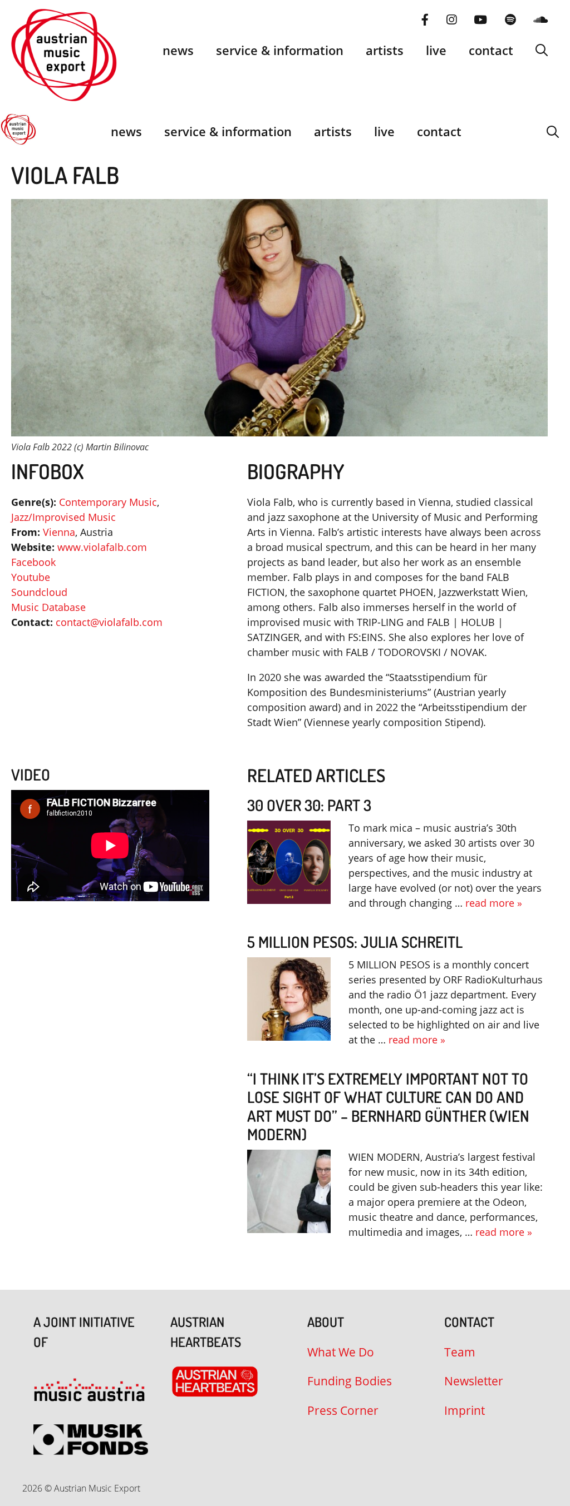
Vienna (59, 532)
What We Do (340, 1352)
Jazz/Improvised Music (63, 517)
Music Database (48, 607)
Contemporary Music (108, 502)
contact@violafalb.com (109, 622)
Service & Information (279, 50)
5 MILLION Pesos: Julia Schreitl (355, 942)
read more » (493, 902)
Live (436, 50)
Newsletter (473, 1381)
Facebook (33, 562)
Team (459, 1352)
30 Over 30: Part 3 (309, 805)
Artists (385, 50)
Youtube (30, 577)
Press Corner (343, 1410)
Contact (491, 50)
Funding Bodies (349, 1381)
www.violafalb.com (102, 547)
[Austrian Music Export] (18, 131)
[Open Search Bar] (541, 50)
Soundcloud (39, 592)
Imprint (464, 1410)
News (178, 50)
